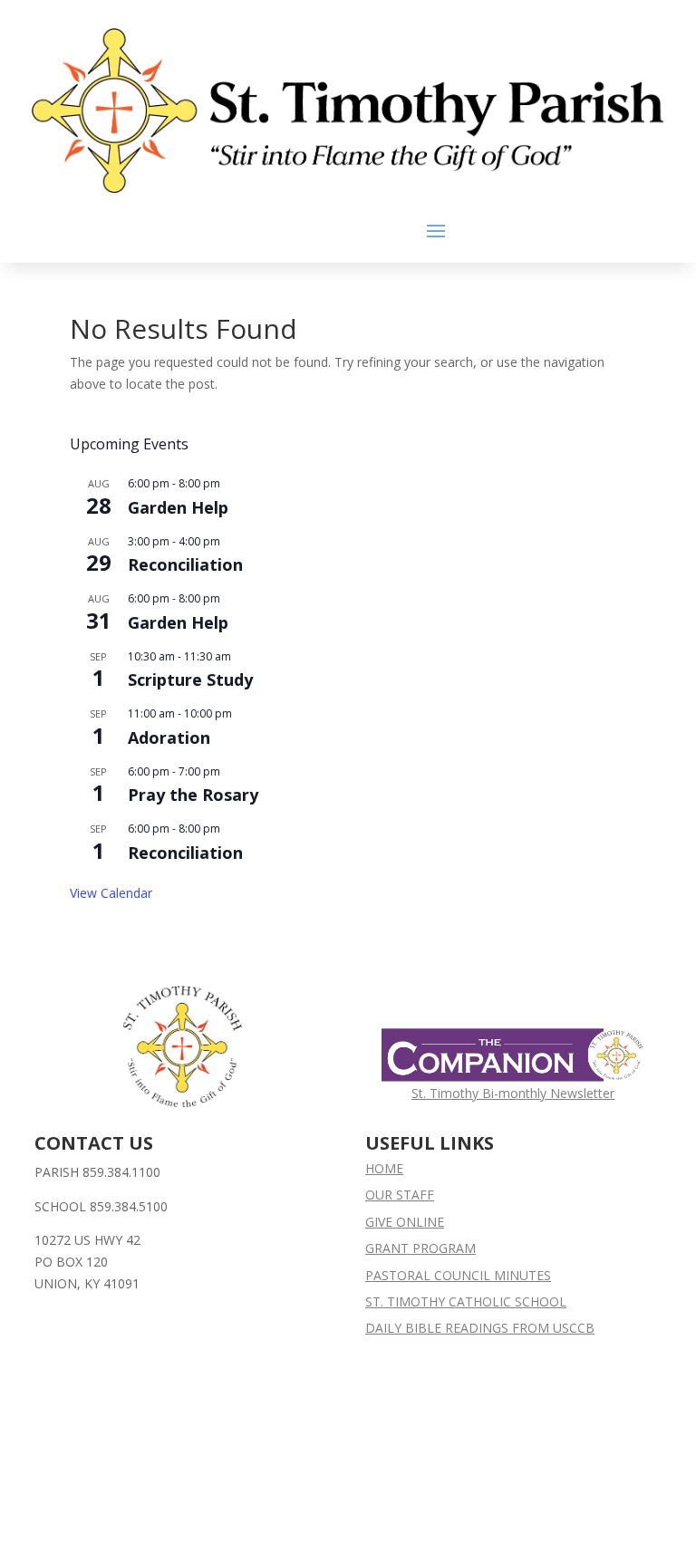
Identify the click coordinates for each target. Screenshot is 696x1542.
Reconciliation (185, 564)
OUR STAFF (399, 1194)
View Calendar (111, 892)
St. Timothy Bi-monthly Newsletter (512, 1093)
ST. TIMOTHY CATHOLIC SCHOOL (465, 1301)
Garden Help (178, 507)
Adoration (169, 737)
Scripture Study (190, 679)
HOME (384, 1168)
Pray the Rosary (193, 794)
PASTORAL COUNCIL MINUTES (458, 1275)
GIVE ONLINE (404, 1221)
